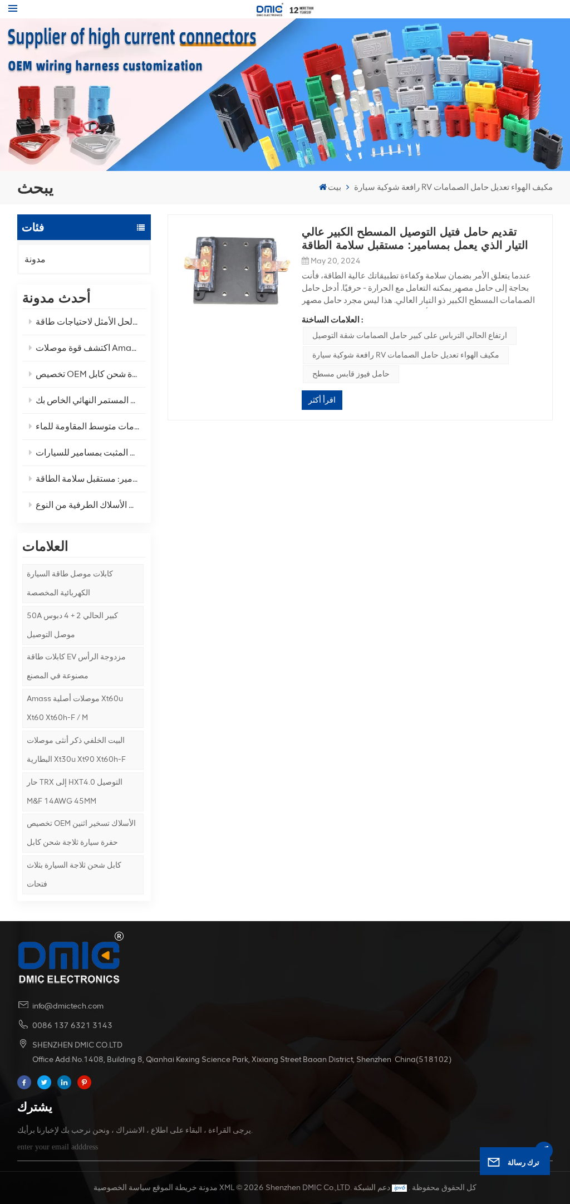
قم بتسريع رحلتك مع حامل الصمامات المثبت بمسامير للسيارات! (91, 452)
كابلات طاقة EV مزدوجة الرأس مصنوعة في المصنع (76, 666)
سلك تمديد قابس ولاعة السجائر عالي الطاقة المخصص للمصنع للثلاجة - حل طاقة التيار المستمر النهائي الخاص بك (91, 400)
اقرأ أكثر (322, 400)
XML (226, 1187)
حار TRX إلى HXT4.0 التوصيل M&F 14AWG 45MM (74, 791)
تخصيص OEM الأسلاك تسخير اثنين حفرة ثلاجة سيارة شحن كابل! (91, 374)
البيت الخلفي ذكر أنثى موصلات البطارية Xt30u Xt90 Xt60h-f (76, 750)
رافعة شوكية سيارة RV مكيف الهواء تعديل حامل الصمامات (405, 355)
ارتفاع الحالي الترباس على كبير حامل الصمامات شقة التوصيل (409, 335)
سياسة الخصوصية (122, 1187)
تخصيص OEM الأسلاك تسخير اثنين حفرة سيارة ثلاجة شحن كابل (81, 833)
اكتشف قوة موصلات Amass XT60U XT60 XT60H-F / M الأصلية (91, 347)
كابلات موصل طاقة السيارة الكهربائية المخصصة (70, 583)
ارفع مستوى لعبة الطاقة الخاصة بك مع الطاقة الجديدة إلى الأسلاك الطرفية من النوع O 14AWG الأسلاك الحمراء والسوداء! (91, 505)
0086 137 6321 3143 (72, 1025)
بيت (334, 187)
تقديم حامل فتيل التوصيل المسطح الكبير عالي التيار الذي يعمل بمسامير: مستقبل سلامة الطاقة (91, 478)
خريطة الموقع (175, 1187)
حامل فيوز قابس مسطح (351, 374)
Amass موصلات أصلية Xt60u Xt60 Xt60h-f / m (75, 708)
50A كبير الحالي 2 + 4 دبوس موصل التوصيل (72, 625)
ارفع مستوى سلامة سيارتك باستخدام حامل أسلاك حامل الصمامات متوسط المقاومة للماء (91, 426)
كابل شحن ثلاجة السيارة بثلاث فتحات (74, 874)
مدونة (35, 259)
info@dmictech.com (68, 1006)
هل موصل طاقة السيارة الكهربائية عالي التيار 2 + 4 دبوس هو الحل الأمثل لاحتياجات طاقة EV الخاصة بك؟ (91, 321)
